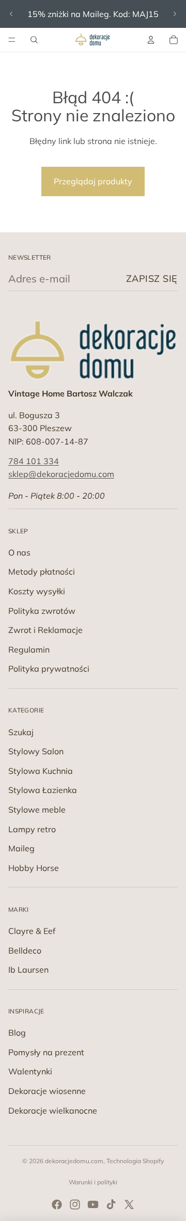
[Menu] (12, 40)
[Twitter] (129, 1204)
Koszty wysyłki (36, 591)
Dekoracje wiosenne (47, 1091)
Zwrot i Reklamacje (45, 630)
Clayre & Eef (31, 931)
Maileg (21, 848)
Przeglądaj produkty (93, 181)
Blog (17, 1032)
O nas (19, 552)
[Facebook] (57, 1204)
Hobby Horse (33, 868)
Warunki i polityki (93, 1182)
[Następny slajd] (174, 14)
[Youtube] (93, 1204)
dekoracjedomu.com (74, 1161)
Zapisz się (152, 278)
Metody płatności (41, 571)
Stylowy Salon (36, 751)
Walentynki (30, 1071)
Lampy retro (32, 829)
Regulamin (29, 649)
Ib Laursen (28, 969)
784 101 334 (33, 461)
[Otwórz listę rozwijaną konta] (151, 39)
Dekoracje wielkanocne (52, 1110)
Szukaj (21, 732)
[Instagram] (75, 1204)
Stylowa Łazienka (42, 790)
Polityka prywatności (48, 668)
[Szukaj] (34, 39)
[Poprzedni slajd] (11, 14)
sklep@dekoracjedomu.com (61, 474)
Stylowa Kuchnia (40, 771)
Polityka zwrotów (41, 611)
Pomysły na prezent (46, 1052)
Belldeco (24, 950)
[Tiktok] (111, 1204)
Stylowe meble (37, 809)
